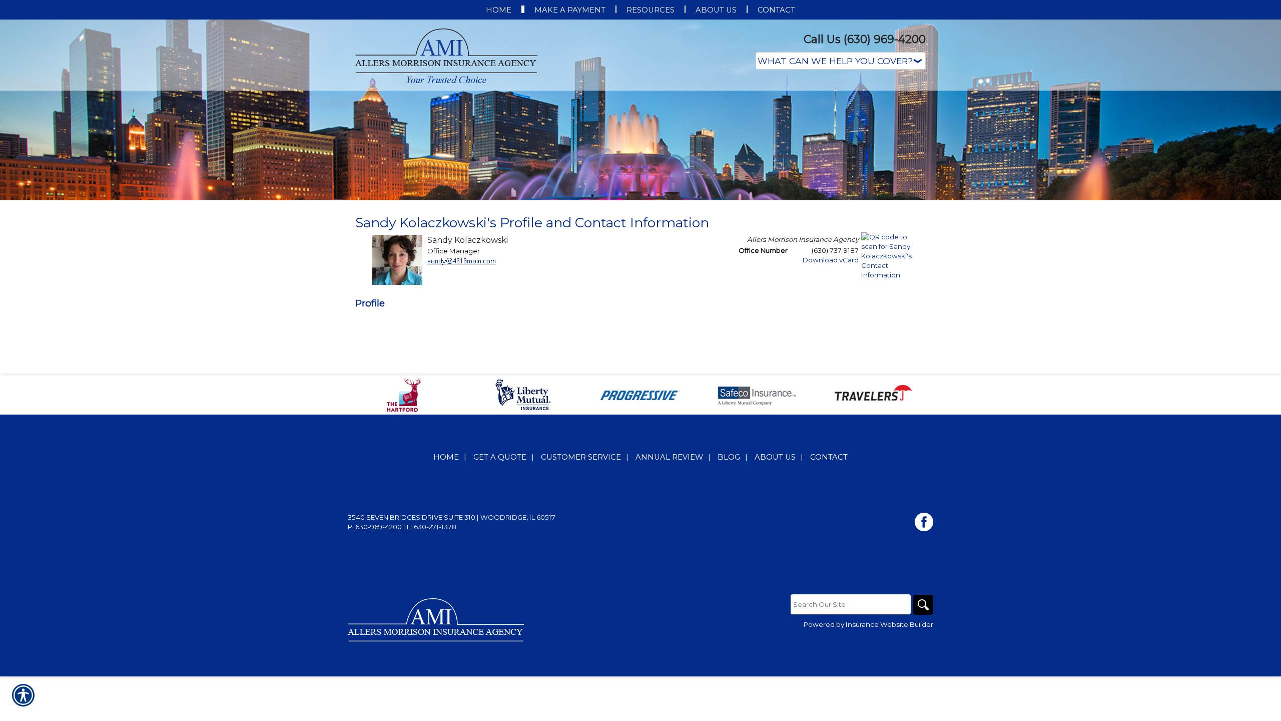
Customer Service (581, 457)
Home (446, 457)
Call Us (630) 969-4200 (865, 39)
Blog (729, 457)
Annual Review (669, 457)
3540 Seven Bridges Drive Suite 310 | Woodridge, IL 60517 (451, 517)
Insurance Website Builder (889, 624)
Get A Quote (499, 457)
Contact (829, 457)
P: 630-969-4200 (375, 527)
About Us (775, 457)
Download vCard (831, 260)
